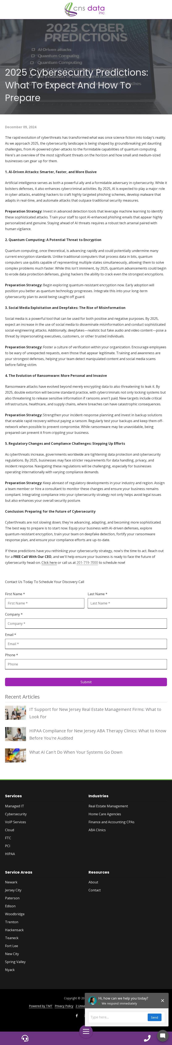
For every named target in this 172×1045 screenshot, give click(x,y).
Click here (49, 562)
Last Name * (97, 594)
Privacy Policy (64, 1006)
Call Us (24, 1038)
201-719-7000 (87, 562)
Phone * (11, 655)
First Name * (15, 594)
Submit (86, 682)
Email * (10, 634)
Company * (14, 614)
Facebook (77, 1015)
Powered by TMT (40, 1006)
